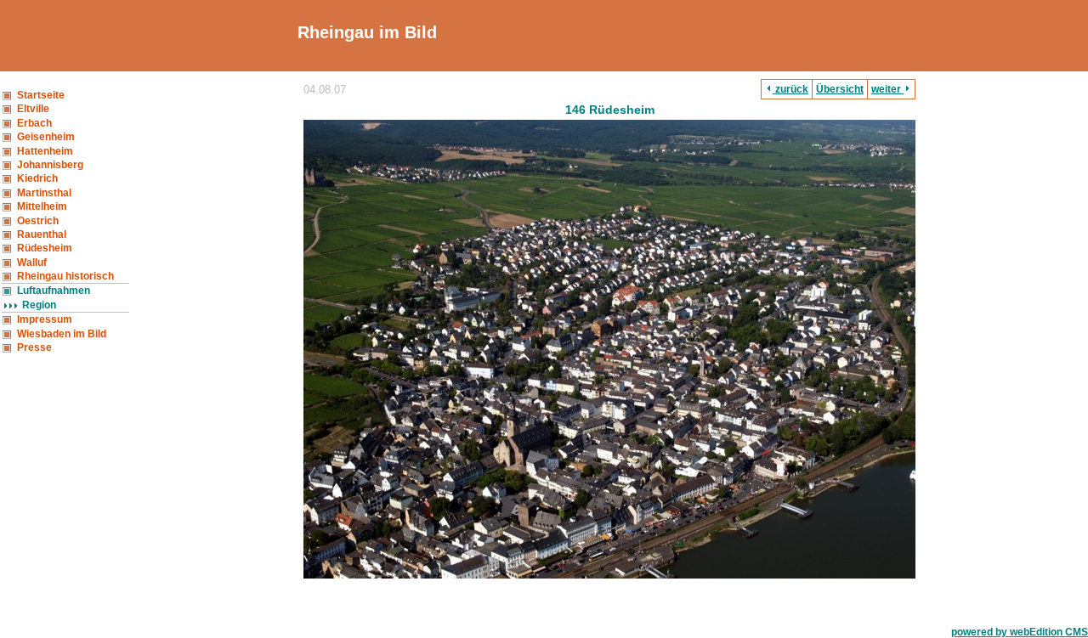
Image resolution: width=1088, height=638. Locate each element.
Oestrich (38, 221)
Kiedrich (37, 178)
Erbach (34, 123)
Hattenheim (45, 151)
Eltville (33, 109)
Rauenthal (41, 234)
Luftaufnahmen (53, 290)
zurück (790, 89)
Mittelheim (42, 206)
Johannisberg (50, 165)
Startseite (41, 95)
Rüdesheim (44, 248)
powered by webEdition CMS (1019, 632)
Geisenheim (46, 137)
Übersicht (840, 89)
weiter (887, 89)
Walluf (32, 262)
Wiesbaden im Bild (61, 334)
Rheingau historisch (65, 276)
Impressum (44, 319)
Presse (34, 347)
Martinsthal (44, 193)
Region (39, 305)
